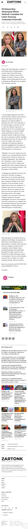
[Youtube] (16, 507)
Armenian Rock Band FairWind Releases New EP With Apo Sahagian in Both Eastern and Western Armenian (17, 327)
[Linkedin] (9, 507)
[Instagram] (5, 507)
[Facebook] (7, 27)
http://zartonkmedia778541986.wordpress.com (16, 279)
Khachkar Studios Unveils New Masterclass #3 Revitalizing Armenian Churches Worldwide (19, 417)
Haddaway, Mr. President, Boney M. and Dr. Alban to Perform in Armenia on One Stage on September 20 (16, 299)
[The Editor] (5, 278)
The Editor (11, 277)
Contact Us (5, 515)
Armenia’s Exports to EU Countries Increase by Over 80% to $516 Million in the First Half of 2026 (20, 434)
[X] (11, 27)
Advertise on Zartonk (8, 512)
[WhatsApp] (18, 27)
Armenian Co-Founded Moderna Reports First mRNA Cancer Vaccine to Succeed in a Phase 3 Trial (7, 434)
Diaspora (3, 22)
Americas (8, 22)
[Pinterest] (14, 27)
